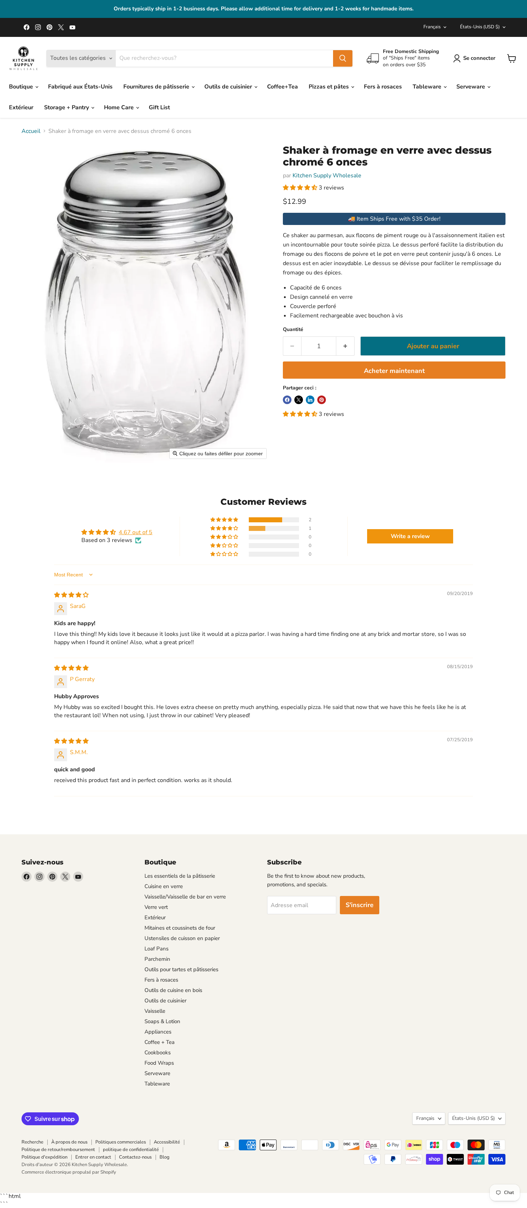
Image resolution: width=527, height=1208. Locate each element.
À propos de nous (69, 1142)
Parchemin (157, 959)
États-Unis (480, 27)
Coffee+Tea (282, 87)
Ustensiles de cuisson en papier (182, 938)
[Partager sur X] (298, 400)
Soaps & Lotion (162, 1021)
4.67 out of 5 (135, 532)
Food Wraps (159, 1062)
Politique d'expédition (44, 1157)
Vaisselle (154, 1011)
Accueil (31, 131)
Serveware (471, 87)
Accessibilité (167, 1142)
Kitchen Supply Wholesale (327, 175)
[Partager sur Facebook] (287, 400)
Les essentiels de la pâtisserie (179, 875)
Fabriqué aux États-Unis (80, 87)
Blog (165, 1157)
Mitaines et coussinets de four (179, 927)
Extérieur (21, 107)
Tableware (428, 87)
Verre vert (156, 907)
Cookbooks (157, 1052)
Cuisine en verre (163, 886)
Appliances (157, 1031)
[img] (71, 595)
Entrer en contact (93, 1157)
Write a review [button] (410, 536)
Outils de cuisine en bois (173, 990)
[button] (301, 188)
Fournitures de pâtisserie (157, 87)
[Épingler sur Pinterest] (321, 400)
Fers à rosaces (383, 87)
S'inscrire (360, 905)
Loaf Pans (156, 948)
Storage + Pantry (67, 107)
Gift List (159, 107)
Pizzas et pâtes (329, 87)
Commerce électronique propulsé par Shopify (69, 1172)
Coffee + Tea (159, 1042)
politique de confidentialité (131, 1149)
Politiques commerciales (120, 1142)
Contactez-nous (135, 1157)
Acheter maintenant (394, 370)
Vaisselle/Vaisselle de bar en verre (185, 896)
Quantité (293, 329)
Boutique (21, 87)
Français (432, 27)
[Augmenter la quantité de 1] (345, 346)
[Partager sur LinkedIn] (310, 400)
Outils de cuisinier (228, 87)
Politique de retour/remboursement (58, 1149)
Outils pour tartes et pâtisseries (181, 969)
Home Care (119, 107)
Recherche (32, 1142)
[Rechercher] (342, 58)
